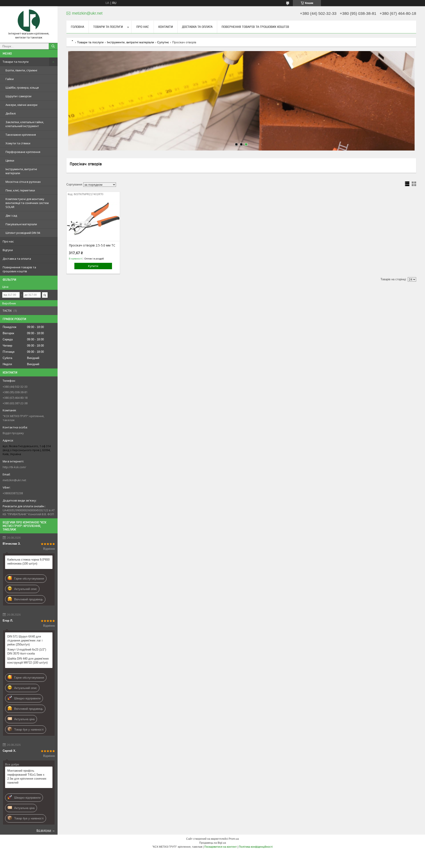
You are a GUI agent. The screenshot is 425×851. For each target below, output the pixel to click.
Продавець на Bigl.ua (212, 842)
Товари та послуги (16, 62)
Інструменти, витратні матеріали (21, 171)
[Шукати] (53, 46)
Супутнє (163, 42)
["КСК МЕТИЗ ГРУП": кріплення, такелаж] (28, 21)
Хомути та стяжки (18, 143)
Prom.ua (234, 838)
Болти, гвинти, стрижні (21, 70)
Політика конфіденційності (256, 846)
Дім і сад (11, 216)
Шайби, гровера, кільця (22, 88)
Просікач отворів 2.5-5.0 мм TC (92, 245)
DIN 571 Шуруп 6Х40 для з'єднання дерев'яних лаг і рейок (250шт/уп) (24, 640)
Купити (93, 266)
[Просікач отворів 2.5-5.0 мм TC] (93, 219)
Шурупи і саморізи (18, 96)
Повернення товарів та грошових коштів (19, 269)
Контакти (165, 27)
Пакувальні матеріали (21, 224)
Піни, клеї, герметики (20, 190)
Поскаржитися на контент (220, 846)
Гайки (10, 79)
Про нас (8, 241)
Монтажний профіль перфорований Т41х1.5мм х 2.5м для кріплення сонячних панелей (26, 776)
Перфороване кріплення (23, 152)
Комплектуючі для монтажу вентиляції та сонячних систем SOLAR (27, 203)
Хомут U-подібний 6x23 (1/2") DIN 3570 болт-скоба (26, 651)
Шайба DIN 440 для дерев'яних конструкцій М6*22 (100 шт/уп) (28, 660)
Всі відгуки (44, 830)
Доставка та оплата (17, 259)
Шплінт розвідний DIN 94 (23, 233)
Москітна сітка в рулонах (23, 182)
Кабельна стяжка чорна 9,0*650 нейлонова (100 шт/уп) (28, 561)
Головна (77, 27)
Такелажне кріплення (21, 135)
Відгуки (8, 250)
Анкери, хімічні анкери (21, 105)
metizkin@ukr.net (14, 480)
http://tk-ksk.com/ (14, 467)
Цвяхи (10, 160)
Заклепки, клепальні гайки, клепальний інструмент (25, 124)
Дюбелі (11, 113)
